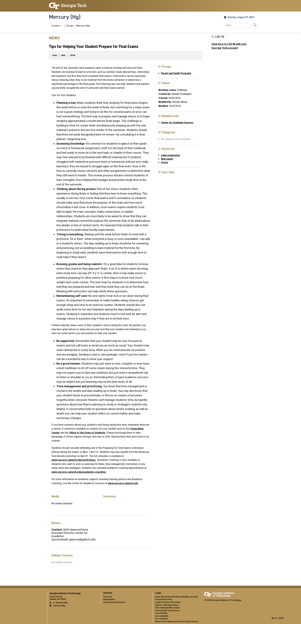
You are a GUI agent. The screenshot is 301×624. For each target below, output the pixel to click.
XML (63, 55)
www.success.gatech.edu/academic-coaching (78, 472)
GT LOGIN (278, 618)
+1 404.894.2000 (60, 602)
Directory (107, 597)
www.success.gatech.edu (123, 483)
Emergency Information (114, 602)
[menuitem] (70, 25)
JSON (72, 55)
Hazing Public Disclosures (167, 610)
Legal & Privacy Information (167, 602)
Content (55, 26)
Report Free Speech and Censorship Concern (176, 621)
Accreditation (161, 618)
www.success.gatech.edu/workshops (73, 459)
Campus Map (59, 605)
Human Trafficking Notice (167, 605)
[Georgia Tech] (73, 6)
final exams (167, 158)
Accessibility (161, 613)
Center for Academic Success (177, 122)
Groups (70, 25)
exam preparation (170, 155)
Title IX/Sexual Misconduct (167, 607)
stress (164, 162)
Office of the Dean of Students (87, 432)
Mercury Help (83, 25)
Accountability (161, 616)
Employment (109, 599)
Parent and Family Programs (176, 73)
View (54, 55)
